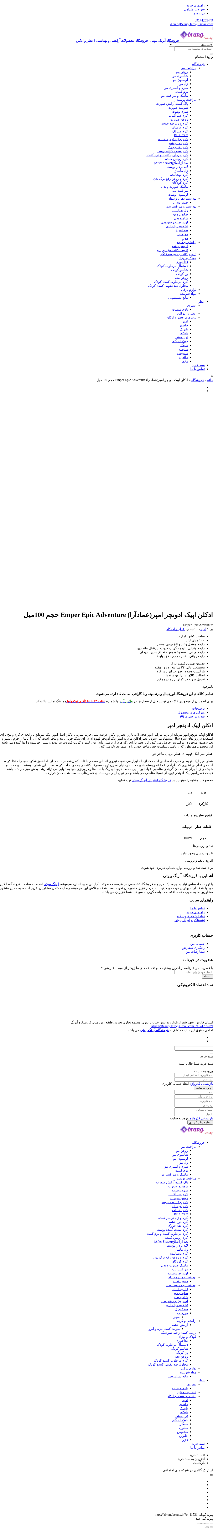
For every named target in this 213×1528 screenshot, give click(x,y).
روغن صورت (179, 119)
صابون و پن (180, 214)
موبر (185, 238)
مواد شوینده (188, 293)
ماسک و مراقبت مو (174, 95)
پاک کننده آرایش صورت (172, 103)
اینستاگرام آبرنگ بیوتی (190, 920)
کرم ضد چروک (178, 147)
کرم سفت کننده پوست (172, 151)
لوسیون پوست (178, 194)
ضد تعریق (181, 230)
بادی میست (180, 309)
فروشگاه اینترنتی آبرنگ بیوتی (151, 780)
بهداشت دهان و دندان (181, 198)
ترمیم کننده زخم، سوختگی (178, 254)
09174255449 (204, 20)
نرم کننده (181, 91)
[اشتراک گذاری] (203, 1523)
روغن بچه (181, 277)
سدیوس (182, 353)
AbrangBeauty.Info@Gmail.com (191, 24)
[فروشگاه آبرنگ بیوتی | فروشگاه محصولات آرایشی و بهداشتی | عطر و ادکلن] (196, 1135)
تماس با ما (197, 369)
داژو (185, 361)
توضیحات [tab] (198, 708)
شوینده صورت (178, 107)
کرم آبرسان (180, 127)
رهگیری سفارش (193, 947)
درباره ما (199, 13)
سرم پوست (180, 111)
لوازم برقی (188, 289)
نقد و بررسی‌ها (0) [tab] (192, 716)
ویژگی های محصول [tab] (191, 712)
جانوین (183, 357)
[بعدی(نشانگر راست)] (207, 1527)
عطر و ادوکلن (186, 313)
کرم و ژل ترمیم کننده (173, 139)
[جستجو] (211, 53)
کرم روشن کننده (176, 159)
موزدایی (182, 234)
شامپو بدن (181, 218)
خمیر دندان (180, 202)
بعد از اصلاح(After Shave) (171, 163)
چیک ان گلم (180, 341)
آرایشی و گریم (186, 242)
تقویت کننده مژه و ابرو (172, 250)
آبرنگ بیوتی (51, 884)
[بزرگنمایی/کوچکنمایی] (211, 1523)
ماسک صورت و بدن (174, 186)
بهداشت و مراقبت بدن (181, 206)
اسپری (191, 305)
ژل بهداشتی (180, 210)
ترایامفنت (181, 337)
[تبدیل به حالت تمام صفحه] (207, 1523)
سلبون (183, 349)
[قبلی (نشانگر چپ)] (211, 1527)
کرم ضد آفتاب (178, 115)
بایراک (184, 329)
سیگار (184, 345)
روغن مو (182, 72)
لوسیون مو (180, 80)
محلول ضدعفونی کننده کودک (168, 285)
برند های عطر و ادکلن (181, 317)
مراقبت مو (188, 68)
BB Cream (181, 135)
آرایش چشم (180, 246)
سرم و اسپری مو (176, 87)
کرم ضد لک (180, 131)
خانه (210, 380)
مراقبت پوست (186, 99)
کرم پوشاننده (179, 174)
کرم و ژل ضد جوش (174, 123)
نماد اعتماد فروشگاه (191, 916)
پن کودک (182, 274)
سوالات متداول (194, 9)
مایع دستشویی (178, 297)
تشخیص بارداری (177, 226)
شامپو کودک (179, 270)
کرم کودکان (180, 182)
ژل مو (184, 84)
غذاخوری (182, 262)
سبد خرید (198, 365)
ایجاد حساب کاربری (200, 1122)
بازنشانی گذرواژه (201, 1083)
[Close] (211, 1053)
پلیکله (184, 333)
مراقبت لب (180, 190)
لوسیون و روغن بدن (174, 222)
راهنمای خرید (196, 5)
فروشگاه (198, 64)
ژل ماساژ (181, 170)
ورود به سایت (203, 1087)
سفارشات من (195, 951)
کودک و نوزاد (187, 258)
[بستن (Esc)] (199, 1523)
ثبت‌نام (207, 976)
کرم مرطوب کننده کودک (171, 281)
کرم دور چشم (178, 143)
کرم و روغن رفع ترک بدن (170, 178)
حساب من (197, 943)
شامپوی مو (180, 76)
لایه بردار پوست (177, 167)
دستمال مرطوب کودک (172, 266)
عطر (201, 301)
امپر (185, 321)
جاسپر (183, 325)
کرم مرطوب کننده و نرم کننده (167, 155)
